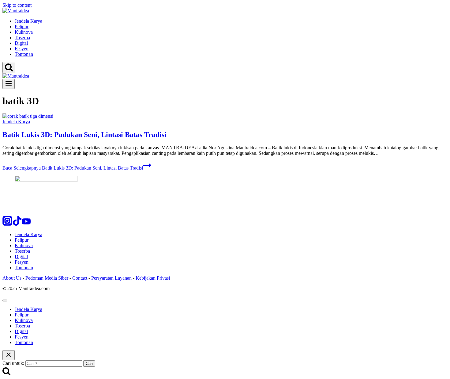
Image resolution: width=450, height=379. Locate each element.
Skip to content (17, 5)
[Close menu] (4, 300)
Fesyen (21, 48)
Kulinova (24, 32)
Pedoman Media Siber (46, 278)
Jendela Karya (28, 21)
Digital (21, 43)
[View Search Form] (8, 67)
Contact (79, 278)
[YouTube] (26, 224)
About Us (11, 278)
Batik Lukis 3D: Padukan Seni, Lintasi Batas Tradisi (84, 135)
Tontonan (24, 54)
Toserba (22, 37)
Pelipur (21, 26)
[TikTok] (17, 224)
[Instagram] (7, 224)
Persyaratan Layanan (111, 278)
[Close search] (8, 355)
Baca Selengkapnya (72, 167)
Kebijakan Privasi (153, 278)
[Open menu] (8, 84)
